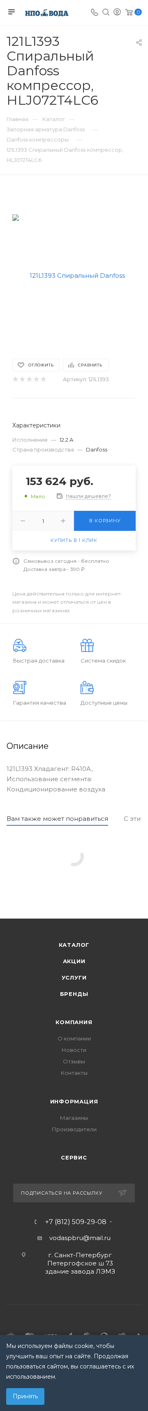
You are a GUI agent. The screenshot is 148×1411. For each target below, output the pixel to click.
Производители (74, 1129)
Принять (25, 1396)
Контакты (74, 1072)
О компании (74, 1038)
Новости (74, 1050)
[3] (28, 379)
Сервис (74, 1157)
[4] (35, 379)
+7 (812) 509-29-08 (75, 1222)
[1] (15, 379)
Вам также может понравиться (57, 818)
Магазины (74, 1117)
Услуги (74, 977)
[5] (42, 379)
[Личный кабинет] (117, 13)
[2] (21, 379)
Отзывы (74, 1061)
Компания (74, 1022)
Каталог (74, 944)
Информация (74, 1101)
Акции (74, 961)
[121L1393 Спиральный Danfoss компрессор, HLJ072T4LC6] (74, 275)
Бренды (74, 994)
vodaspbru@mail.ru (80, 1238)
